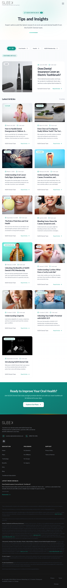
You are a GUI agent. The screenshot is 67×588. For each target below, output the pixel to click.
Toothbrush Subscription (9, 475)
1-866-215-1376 (24, 551)
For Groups (27, 458)
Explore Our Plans (32, 404)
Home (3, 450)
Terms (60, 578)
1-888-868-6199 (37, 535)
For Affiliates (27, 454)
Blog (3, 471)
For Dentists (27, 450)
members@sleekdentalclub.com (14, 436)
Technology (5, 458)
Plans (3, 454)
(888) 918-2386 (33, 436)
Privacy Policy (49, 450)
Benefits (4, 463)
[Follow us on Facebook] (4, 441)
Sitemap (56, 584)
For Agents (27, 463)
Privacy (52, 578)
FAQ (3, 467)
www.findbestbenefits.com (8, 536)
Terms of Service (50, 454)
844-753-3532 (58, 514)
